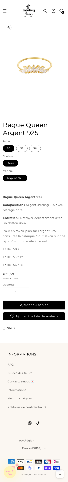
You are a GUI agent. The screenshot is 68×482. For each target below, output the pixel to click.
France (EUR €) (31, 448)
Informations (17, 390)
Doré (10, 163)
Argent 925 (15, 178)
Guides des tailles (20, 373)
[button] (5, 11)
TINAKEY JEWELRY (37, 475)
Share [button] (11, 328)
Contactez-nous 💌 (21, 381)
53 (22, 148)
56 (35, 148)
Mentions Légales (20, 398)
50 (8, 148)
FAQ (11, 364)
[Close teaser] (17, 465)
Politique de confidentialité (27, 407)
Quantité (9, 284)
